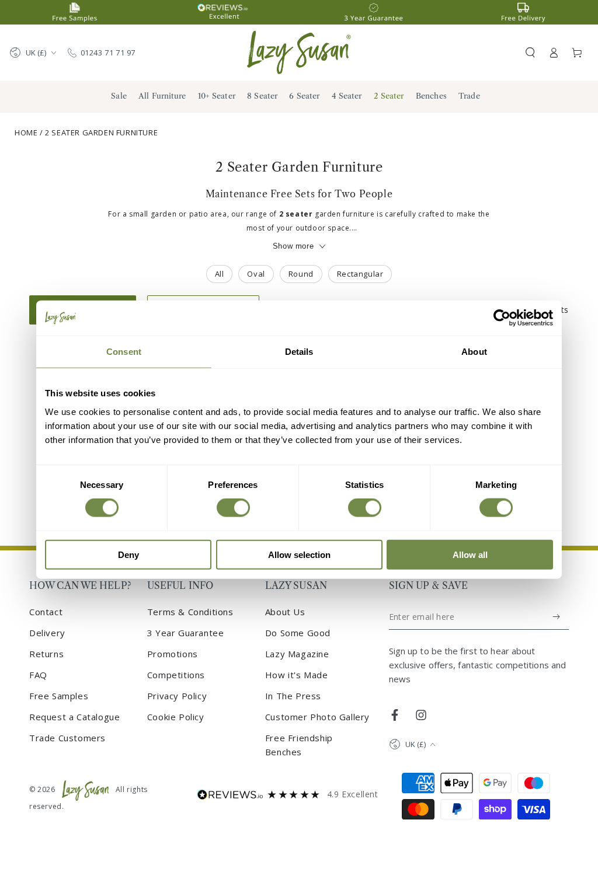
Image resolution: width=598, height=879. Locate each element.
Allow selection (299, 554)
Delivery (47, 633)
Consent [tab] (123, 352)
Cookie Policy (175, 717)
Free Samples (58, 696)
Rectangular (360, 273)
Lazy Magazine (297, 654)
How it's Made (296, 675)
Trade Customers (67, 738)
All (219, 273)
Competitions (176, 675)
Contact (45, 612)
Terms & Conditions (190, 612)
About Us (285, 612)
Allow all (470, 554)
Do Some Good (298, 633)
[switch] (233, 507)
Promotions (172, 654)
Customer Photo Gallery (317, 717)
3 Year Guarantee (185, 633)
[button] (530, 52)
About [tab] (474, 352)
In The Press (293, 696)
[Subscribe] (557, 617)
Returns (46, 654)
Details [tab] (299, 352)
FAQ (38, 675)
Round (301, 273)
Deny (128, 554)
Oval (256, 273)
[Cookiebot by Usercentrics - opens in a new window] (502, 318)
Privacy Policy (177, 696)
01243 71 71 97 (108, 52)
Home (26, 132)
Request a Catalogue (74, 717)
